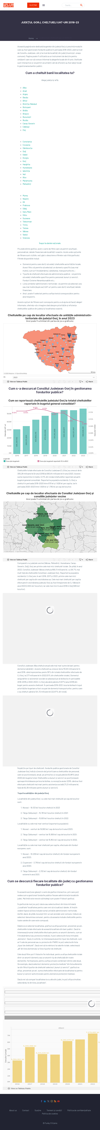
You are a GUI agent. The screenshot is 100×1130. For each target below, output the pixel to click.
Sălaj (25, 208)
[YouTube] (58, 1101)
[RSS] (55, 1101)
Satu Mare (27, 211)
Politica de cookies (50, 1114)
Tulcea (25, 228)
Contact (25, 1110)
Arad (25, 91)
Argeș (25, 94)
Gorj (24, 161)
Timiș (25, 225)
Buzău (25, 120)
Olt (24, 202)
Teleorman (27, 221)
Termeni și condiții (54, 1110)
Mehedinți (27, 184)
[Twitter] (48, 1101)
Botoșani (27, 107)
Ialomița (26, 171)
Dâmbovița (27, 148)
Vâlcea (25, 231)
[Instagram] (52, 1101)
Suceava (26, 218)
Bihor (25, 100)
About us (13, 1110)
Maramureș (27, 180)
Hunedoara (27, 167)
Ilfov (24, 177)
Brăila (25, 110)
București (27, 117)
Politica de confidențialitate (79, 1110)
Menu (43, 5)
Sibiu (25, 215)
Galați (25, 154)
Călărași (26, 126)
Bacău (25, 97)
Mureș (25, 195)
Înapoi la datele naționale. (50, 243)
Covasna (26, 145)
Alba (24, 87)
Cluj (24, 130)
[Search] (81, 5)
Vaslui (25, 234)
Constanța (27, 141)
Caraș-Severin (29, 123)
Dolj (24, 151)
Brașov (26, 113)
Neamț (26, 198)
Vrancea (26, 238)
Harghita (26, 164)
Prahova (26, 205)
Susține (33, 5)
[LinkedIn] (45, 1101)
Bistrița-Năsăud (30, 104)
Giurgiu (26, 158)
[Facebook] (41, 1101)
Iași (24, 174)
